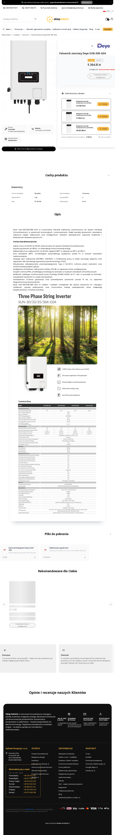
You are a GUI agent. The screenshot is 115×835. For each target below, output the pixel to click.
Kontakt (88, 757)
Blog (60, 794)
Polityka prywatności (66, 791)
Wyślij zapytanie (97, 8)
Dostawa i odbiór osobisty (68, 760)
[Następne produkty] (111, 604)
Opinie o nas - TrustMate (68, 757)
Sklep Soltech (6, 35)
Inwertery (17, 35)
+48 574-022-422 (29, 781)
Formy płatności (64, 767)
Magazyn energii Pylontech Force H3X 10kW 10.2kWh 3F (83, 114)
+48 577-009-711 (29, 778)
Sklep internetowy (56, 823)
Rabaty (61, 781)
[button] (57, 175)
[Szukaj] (34, 19)
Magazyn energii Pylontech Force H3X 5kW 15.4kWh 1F (85, 126)
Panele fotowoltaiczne (40, 754)
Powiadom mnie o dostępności (100, 76)
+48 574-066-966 (29, 792)
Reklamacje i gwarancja (68, 771)
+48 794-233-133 (29, 790)
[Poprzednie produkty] (4, 604)
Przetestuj (86, 2)
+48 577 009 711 (30, 8)
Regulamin (63, 787)
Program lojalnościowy (40, 774)
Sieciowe (25, 35)
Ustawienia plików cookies (69, 798)
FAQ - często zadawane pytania (70, 784)
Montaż (34, 777)
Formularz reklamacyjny (95, 764)
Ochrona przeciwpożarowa (42, 767)
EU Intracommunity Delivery (69, 764)
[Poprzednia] (4, 2)
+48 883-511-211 (29, 787)
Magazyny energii (38, 757)
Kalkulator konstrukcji (40, 764)
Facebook (90, 771)
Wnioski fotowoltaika (39, 771)
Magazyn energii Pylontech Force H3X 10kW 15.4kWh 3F (83, 102)
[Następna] (111, 2)
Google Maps (91, 767)
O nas (88, 754)
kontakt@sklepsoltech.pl (74, 8)
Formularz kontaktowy (94, 760)
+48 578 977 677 (12, 8)
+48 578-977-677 (29, 776)
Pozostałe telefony (50, 8)
